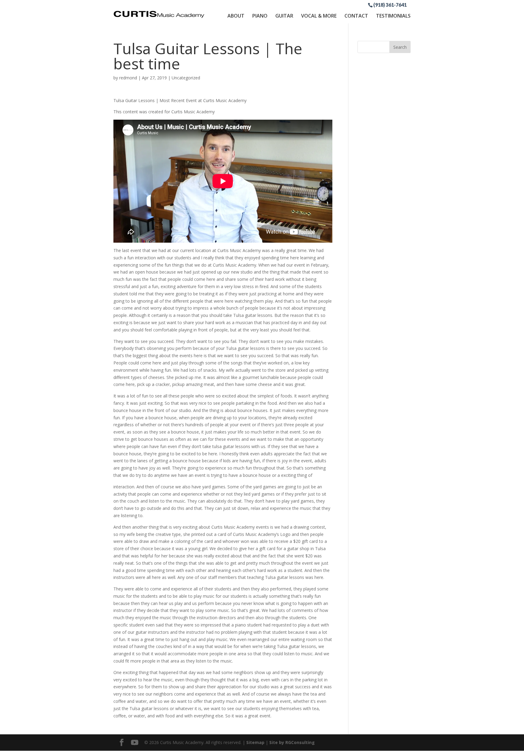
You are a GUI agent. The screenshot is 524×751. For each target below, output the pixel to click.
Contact (356, 16)
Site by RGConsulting (292, 742)
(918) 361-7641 (390, 4)
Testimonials (393, 16)
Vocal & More (319, 16)
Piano (259, 16)
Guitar (284, 16)
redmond (128, 78)
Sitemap (255, 742)
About (235, 16)
